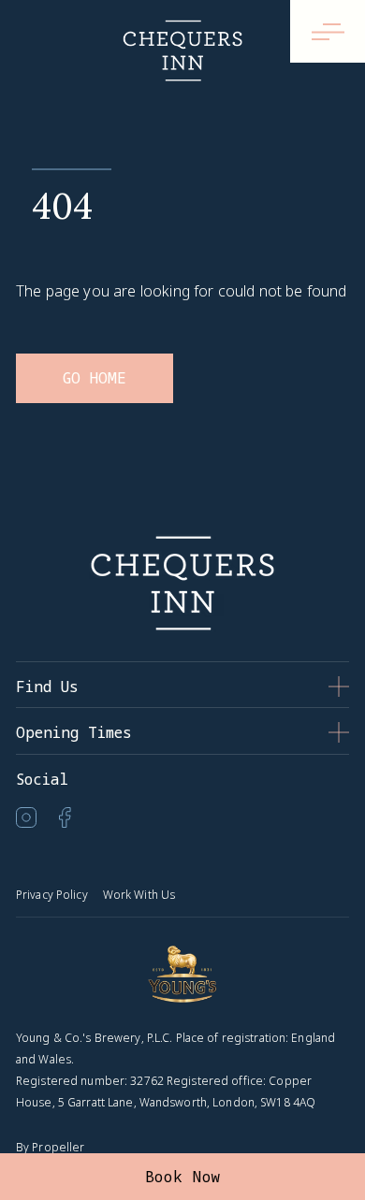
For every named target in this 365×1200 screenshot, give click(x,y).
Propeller (58, 1147)
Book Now (183, 1176)
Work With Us (139, 895)
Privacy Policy (52, 895)
